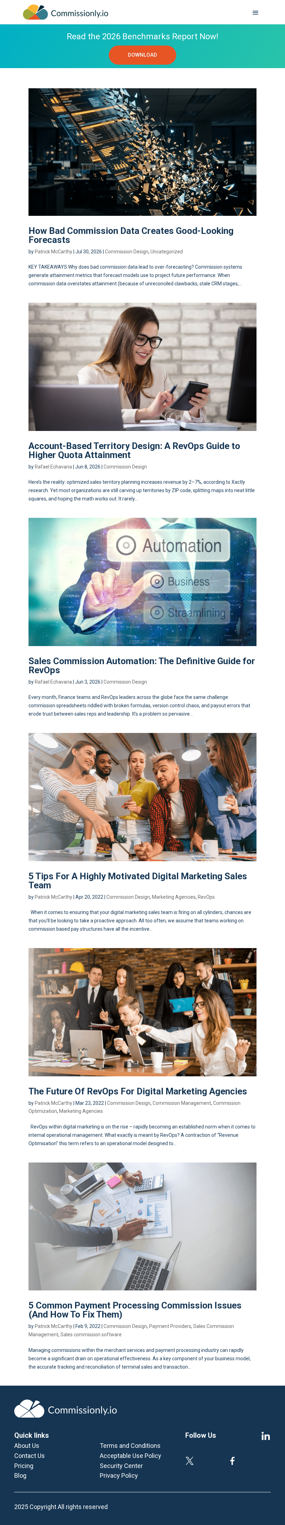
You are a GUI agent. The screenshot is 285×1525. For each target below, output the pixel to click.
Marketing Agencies (174, 897)
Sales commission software (91, 1334)
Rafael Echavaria (53, 467)
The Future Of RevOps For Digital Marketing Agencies (138, 1091)
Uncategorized (166, 251)
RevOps (206, 897)
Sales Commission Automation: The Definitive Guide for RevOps (141, 665)
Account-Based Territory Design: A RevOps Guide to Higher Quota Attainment (134, 450)
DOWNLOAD (142, 55)
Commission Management (182, 1103)
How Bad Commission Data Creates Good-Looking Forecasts (131, 235)
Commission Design (126, 251)
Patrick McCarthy (53, 251)
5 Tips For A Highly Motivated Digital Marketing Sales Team (137, 880)
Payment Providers (170, 1326)
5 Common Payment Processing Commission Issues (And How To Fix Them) (135, 1310)
